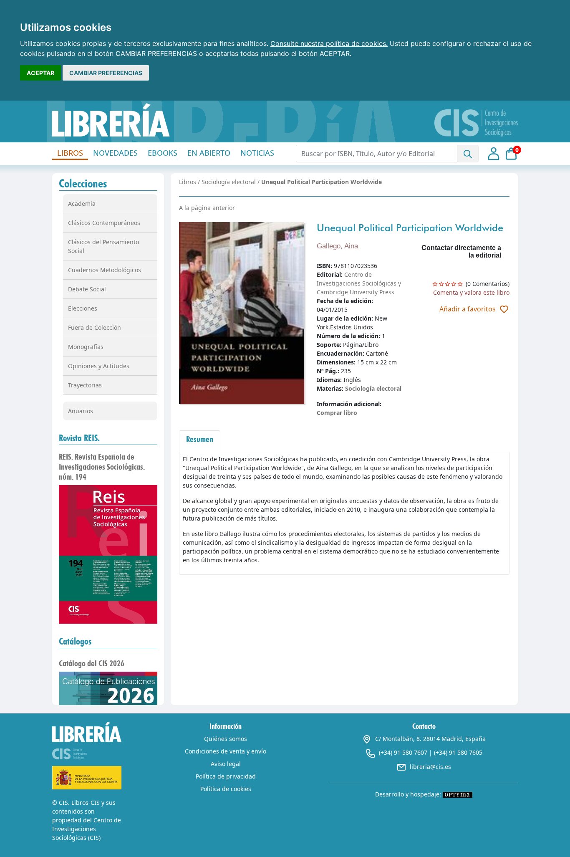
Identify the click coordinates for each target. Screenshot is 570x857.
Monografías (85, 347)
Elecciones (82, 308)
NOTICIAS (257, 153)
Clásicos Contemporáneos (104, 223)
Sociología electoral (229, 182)
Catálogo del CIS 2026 (91, 663)
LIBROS (70, 153)
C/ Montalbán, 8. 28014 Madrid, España (430, 739)
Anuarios (80, 411)
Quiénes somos (225, 739)
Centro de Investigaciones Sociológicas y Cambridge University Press (359, 283)
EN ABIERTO (208, 153)
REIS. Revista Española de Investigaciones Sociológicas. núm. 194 (102, 467)
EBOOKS (162, 153)
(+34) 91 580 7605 (458, 752)
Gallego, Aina (337, 246)
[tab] (199, 440)
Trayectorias (85, 385)
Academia (82, 203)
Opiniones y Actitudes (98, 366)
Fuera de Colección (94, 327)
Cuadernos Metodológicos (104, 270)
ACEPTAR (40, 72)
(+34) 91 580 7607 (403, 752)
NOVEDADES (115, 153)
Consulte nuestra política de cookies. (329, 43)
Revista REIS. (79, 437)
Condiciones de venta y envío (225, 751)
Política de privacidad (226, 776)
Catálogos (75, 641)
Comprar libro (337, 413)
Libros (187, 182)
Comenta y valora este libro (471, 292)
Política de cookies (225, 789)
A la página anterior (207, 208)
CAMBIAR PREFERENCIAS (105, 72)
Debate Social (87, 289)
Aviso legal (226, 764)
